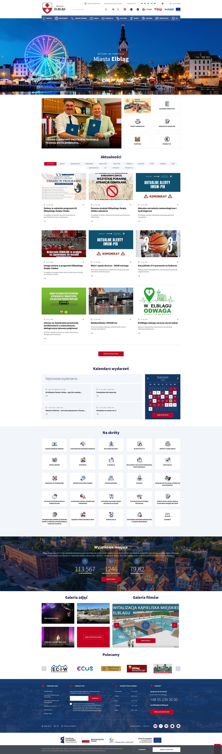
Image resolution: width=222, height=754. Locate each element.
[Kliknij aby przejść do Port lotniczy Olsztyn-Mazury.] (85, 668)
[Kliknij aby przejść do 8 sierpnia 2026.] (170, 392)
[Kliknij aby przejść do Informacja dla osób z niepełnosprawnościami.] (170, 3)
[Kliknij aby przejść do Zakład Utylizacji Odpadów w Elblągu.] (111, 668)
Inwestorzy (164, 18)
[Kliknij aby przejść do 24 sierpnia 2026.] (150, 404)
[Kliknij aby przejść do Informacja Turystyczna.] (137, 668)
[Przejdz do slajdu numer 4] (116, 133)
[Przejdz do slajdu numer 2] (112, 91)
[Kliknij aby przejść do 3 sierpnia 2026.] (150, 392)
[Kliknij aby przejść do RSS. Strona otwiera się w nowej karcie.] (83, 205)
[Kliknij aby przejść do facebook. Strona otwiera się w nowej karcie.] (118, 9)
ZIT (177, 18)
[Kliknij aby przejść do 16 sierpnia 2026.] (174, 396)
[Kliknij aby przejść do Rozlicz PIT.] (59, 668)
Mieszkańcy (63, 18)
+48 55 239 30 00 (164, 699)
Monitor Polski (48, 714)
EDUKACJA (129, 164)
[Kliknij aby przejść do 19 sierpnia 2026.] (158, 400)
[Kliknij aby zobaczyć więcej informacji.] (137, 105)
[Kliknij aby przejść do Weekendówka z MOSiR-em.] (111, 302)
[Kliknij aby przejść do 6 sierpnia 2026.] (162, 392)
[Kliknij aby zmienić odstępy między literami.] (145, 4)
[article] (67, 392)
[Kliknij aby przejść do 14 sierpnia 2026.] (166, 396)
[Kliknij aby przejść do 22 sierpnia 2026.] (170, 400)
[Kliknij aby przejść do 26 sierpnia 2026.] (158, 404)
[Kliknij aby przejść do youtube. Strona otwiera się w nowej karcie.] (113, 9)
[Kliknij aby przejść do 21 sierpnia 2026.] (166, 400)
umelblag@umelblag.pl (159, 705)
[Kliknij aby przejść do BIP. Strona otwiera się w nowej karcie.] (158, 9)
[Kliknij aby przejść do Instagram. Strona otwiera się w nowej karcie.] (125, 9)
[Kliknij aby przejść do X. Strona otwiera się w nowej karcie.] (131, 9)
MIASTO (62, 164)
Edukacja (109, 18)
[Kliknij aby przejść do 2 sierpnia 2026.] (174, 388)
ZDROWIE (163, 164)
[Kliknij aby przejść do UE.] (178, 9)
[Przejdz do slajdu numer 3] (114, 133)
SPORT (152, 164)
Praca (96, 18)
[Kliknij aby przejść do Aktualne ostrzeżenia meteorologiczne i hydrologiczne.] (158, 187)
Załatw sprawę (81, 18)
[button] (219, 56)
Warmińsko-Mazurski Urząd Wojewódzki (51, 696)
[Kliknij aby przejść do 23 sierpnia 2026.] (174, 400)
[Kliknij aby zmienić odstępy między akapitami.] (154, 4)
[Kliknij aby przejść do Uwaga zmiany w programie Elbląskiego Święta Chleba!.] (64, 244)
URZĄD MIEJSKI (75, 164)
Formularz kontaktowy (161, 712)
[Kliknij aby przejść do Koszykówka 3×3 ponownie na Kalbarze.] (158, 244)
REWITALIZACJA (93, 168)
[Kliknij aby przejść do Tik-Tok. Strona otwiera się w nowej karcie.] (138, 9)
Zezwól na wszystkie (166, 749)
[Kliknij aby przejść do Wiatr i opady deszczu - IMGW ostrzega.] (111, 244)
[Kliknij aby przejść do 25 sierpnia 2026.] (154, 404)
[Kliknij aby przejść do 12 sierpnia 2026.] (158, 396)
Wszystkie (50, 164)
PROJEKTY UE (129, 168)
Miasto (49, 18)
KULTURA (141, 164)
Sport (136, 18)
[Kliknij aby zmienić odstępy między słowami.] (151, 4)
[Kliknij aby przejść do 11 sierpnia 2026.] (154, 396)
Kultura (123, 18)
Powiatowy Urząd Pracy (50, 706)
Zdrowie (149, 18)
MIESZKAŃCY (89, 164)
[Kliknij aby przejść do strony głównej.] (55, 9)
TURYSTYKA (116, 164)
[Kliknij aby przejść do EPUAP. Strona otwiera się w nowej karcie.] (169, 9)
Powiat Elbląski (48, 691)
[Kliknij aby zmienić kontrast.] (162, 3)
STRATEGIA (115, 168)
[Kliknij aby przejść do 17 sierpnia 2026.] (150, 400)
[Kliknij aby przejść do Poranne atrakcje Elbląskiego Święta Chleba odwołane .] (111, 187)
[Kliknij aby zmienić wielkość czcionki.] (142, 4)
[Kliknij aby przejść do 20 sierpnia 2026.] (162, 400)
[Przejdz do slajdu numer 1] (110, 91)
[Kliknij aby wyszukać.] (106, 9)
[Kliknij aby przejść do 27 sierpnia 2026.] (162, 404)
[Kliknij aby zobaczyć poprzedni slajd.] (44, 668)
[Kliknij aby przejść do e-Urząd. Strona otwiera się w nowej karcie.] (147, 9)
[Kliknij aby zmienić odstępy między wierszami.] (148, 4)
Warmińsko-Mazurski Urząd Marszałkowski (51, 701)
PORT (173, 164)
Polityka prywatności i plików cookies (91, 710)
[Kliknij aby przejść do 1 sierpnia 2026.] (170, 388)
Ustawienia (142, 749)
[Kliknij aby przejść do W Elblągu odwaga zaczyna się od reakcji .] (158, 302)
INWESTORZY (103, 164)
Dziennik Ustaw (48, 710)
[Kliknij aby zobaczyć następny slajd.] (178, 668)
